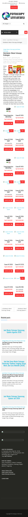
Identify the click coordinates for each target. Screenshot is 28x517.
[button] (25, 32)
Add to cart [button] (7, 123)
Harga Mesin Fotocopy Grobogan (11, 61)
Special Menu (7, 32)
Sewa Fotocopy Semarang (8, 474)
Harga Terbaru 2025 (7, 470)
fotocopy (14, 93)
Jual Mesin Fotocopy (7, 373)
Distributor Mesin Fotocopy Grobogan (12, 59)
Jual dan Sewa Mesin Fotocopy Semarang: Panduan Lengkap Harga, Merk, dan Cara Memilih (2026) (14, 363)
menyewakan (13, 90)
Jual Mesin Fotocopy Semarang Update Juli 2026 (14, 397)
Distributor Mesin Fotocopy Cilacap (6, 309)
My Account (14, 7)
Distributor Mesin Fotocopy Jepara (22, 309)
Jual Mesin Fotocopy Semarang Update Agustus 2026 (14, 331)
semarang (15, 57)
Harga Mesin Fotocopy (9, 49)
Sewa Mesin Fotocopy (19, 340)
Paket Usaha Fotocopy (7, 472)
